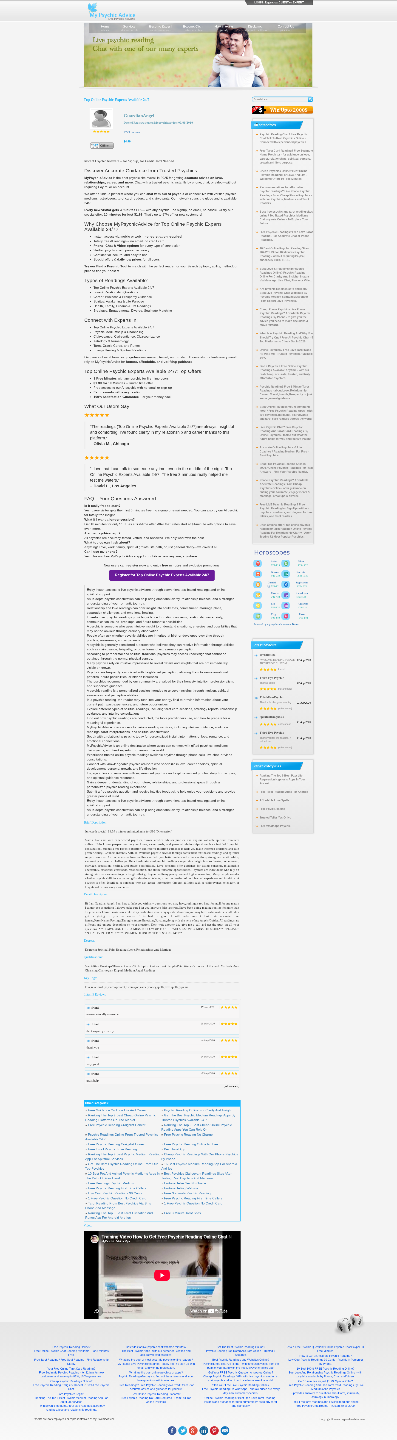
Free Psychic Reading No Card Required (146, 1398)
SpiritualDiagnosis (272, 717)
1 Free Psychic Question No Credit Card (117, 1198)
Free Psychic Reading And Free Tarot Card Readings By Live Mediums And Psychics (326, 1387)
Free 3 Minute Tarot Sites (182, 1213)
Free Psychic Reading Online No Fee (191, 1144)
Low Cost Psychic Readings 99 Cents (115, 1193)
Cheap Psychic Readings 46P (222, 1376)
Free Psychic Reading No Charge (188, 1134)
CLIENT (284, 2)
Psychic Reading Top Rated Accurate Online (233, 1351)
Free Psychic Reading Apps (287, 410)
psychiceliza (267, 654)
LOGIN (258, 2)
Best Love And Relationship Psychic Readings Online (322, 1372)
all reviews (231, 1086)
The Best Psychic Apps (136, 1351)
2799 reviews (132, 132)
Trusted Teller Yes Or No (275, 817)
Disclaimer (256, 27)
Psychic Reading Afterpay (134, 1376)
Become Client (193, 27)
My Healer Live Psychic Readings (138, 1363)
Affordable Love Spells (274, 800)
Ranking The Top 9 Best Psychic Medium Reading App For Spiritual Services (71, 1400)
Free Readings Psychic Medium (111, 1183)
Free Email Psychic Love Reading (112, 1149)
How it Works (224, 27)
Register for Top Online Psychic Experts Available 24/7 (162, 575)
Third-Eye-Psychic (272, 678)
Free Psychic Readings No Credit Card (164, 1385)
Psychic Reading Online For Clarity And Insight (198, 1110)
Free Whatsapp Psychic (275, 826)
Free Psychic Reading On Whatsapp (224, 1389)
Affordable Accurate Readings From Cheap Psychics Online (284, 484)
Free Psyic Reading (272, 808)
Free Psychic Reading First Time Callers (117, 1188)
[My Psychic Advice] (113, 11)
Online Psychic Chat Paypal (342, 1347)
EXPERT (298, 2)
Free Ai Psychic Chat (295, 337)
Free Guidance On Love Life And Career (117, 1110)
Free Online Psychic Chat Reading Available (61, 1351)
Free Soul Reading (72, 1359)
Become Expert (160, 27)
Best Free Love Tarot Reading (256, 1398)
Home (105, 27)
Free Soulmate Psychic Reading (187, 1193)
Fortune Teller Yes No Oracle (185, 1183)
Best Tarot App (174, 1149)
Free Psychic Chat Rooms (312, 1405)
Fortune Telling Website (181, 1188)
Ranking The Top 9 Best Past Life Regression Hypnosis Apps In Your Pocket (282, 779)
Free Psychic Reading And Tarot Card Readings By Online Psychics (284, 431)
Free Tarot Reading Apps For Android (284, 792)
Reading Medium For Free (290, 451)
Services (129, 27)
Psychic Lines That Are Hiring (221, 1363)
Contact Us (286, 27)
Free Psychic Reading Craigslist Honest (116, 1125)
